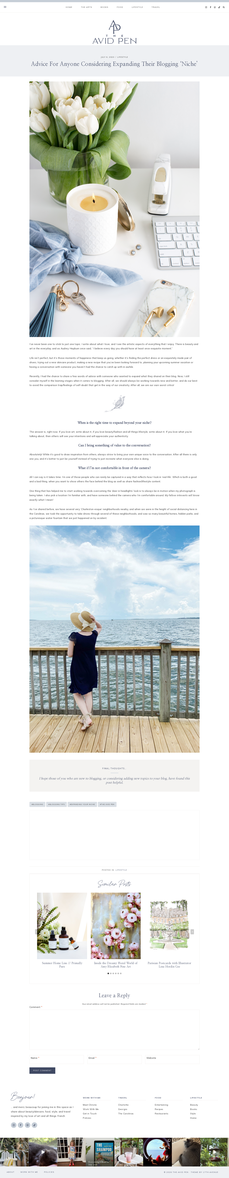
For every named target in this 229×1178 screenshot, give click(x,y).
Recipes (159, 1109)
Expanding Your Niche (82, 804)
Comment (35, 1007)
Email (92, 1058)
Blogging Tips (56, 804)
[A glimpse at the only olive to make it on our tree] (14, 1152)
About (10, 1172)
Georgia (122, 1109)
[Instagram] (206, 7)
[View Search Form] (224, 7)
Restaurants (161, 1113)
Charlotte (123, 1104)
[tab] (108, 973)
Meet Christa (90, 1104)
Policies (87, 1118)
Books (193, 1109)
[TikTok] (219, 7)
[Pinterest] (215, 7)
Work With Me (91, 1109)
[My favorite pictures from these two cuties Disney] (157, 1152)
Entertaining (161, 1104)
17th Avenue (210, 1172)
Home (69, 7)
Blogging (37, 804)
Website (151, 1058)
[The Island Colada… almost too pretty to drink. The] (128, 1152)
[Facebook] (210, 7)
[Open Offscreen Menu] (5, 7)
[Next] (192, 931)
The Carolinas (126, 1113)
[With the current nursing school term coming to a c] (100, 1152)
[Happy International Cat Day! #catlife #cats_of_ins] (43, 1152)
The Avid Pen (107, 804)
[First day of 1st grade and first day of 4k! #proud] (71, 1152)
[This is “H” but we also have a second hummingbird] (214, 1152)
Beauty (194, 1104)
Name (35, 1058)
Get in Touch (90, 1113)
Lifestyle (122, 57)
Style (193, 1113)
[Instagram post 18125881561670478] (186, 1152)
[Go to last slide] (36, 931)
